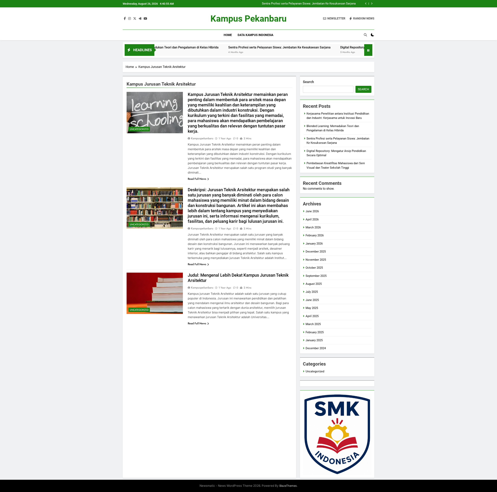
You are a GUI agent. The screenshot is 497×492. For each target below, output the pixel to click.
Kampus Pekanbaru (248, 18)
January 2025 (314, 340)
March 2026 (313, 227)
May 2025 (312, 308)
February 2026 (315, 235)
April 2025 (312, 316)
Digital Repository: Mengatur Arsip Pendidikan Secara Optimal (359, 47)
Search (308, 82)
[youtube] (145, 18)
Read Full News (197, 179)
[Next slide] (371, 3)
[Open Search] (365, 34)
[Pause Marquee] (368, 50)
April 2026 (312, 219)
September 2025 (316, 276)
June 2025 (312, 300)
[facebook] (125, 18)
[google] (139, 18)
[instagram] (129, 18)
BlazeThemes (288, 485)
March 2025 (313, 324)
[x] (134, 18)
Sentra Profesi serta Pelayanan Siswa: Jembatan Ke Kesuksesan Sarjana (309, 3)
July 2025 (312, 292)
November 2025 (316, 259)
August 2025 (314, 284)
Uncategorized (139, 129)
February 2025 (315, 332)
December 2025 (316, 251)
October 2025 (314, 267)
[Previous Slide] (365, 3)
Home (228, 35)
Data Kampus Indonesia (255, 35)
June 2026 (312, 211)
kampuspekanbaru (202, 138)
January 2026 (314, 243)
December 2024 (316, 348)
